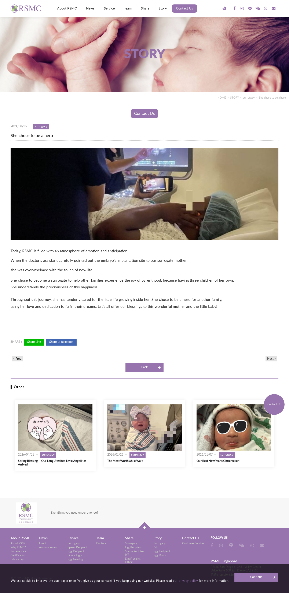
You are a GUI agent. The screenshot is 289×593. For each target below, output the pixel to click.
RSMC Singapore (26, 8)
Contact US (274, 404)
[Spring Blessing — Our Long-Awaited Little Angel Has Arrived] (55, 427)
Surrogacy (74, 543)
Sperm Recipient (77, 547)
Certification (18, 555)
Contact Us (184, 8)
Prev (18, 358)
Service (109, 8)
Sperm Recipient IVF (135, 553)
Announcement (48, 547)
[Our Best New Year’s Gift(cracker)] (234, 427)
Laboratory (17, 559)
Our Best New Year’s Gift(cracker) (218, 461)
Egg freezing (75, 559)
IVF (156, 547)
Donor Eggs (75, 555)
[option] (55, 435)
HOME (221, 97)
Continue (256, 577)
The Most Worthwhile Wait (125, 461)
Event (42, 543)
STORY (234, 97)
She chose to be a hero (272, 97)
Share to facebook (61, 342)
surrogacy (249, 97)
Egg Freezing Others (132, 561)
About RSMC (67, 8)
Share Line (34, 342)
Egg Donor (160, 555)
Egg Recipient (76, 551)
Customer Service (193, 543)
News (90, 8)
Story (163, 8)
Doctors (101, 543)
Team (128, 8)
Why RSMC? (18, 547)
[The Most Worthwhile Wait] (144, 427)
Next (270, 358)
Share (145, 8)
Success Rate (18, 551)
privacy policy (188, 580)
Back (144, 367)
